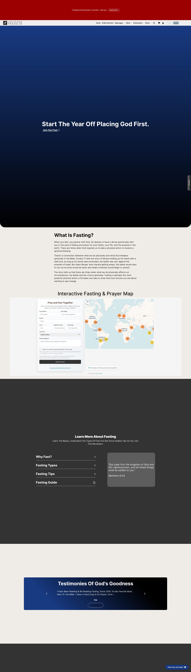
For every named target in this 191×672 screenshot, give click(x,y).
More (148, 23)
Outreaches (138, 23)
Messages (120, 23)
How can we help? (175, 667)
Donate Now (113, 10)
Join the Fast (50, 130)
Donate (176, 23)
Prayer (169, 23)
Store (129, 23)
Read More (95, 605)
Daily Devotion (107, 23)
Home (98, 23)
